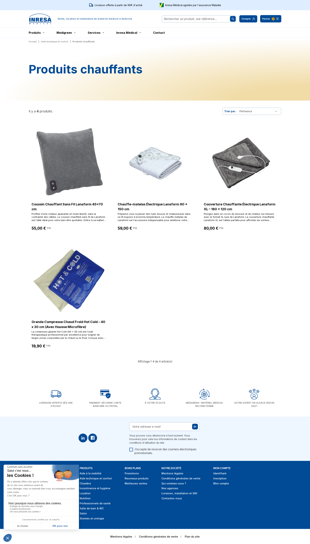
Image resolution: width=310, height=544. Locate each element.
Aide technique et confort (96, 478)
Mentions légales (172, 473)
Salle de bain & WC (92, 508)
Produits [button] (35, 32)
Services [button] (94, 32)
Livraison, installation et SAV (179, 493)
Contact (159, 32)
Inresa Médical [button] (126, 32)
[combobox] (258, 111)
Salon (83, 513)
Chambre (85, 483)
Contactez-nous (171, 498)
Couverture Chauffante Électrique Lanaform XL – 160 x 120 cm (239, 206)
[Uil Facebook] (92, 438)
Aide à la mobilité (90, 473)
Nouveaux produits (137, 478)
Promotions (132, 473)
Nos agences (169, 488)
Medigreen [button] (64, 32)
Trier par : (230, 111)
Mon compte (221, 483)
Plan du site (192, 536)
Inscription (220, 478)
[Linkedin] (83, 438)
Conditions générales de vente (180, 478)
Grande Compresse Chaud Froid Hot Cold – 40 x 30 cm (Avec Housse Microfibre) (68, 324)
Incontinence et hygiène (95, 488)
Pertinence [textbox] (245, 111)
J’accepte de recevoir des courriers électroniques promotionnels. (165, 451)
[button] (248, 18)
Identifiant (219, 473)
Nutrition (85, 498)
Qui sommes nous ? (173, 483)
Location (85, 493)
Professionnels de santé (95, 503)
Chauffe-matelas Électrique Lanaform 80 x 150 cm (152, 206)
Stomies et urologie (92, 518)
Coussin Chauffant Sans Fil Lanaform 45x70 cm (67, 206)
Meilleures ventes (136, 483)
